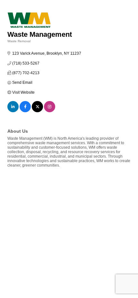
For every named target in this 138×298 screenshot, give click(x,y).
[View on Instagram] (49, 111)
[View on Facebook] (25, 111)
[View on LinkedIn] (13, 111)
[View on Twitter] (37, 111)
